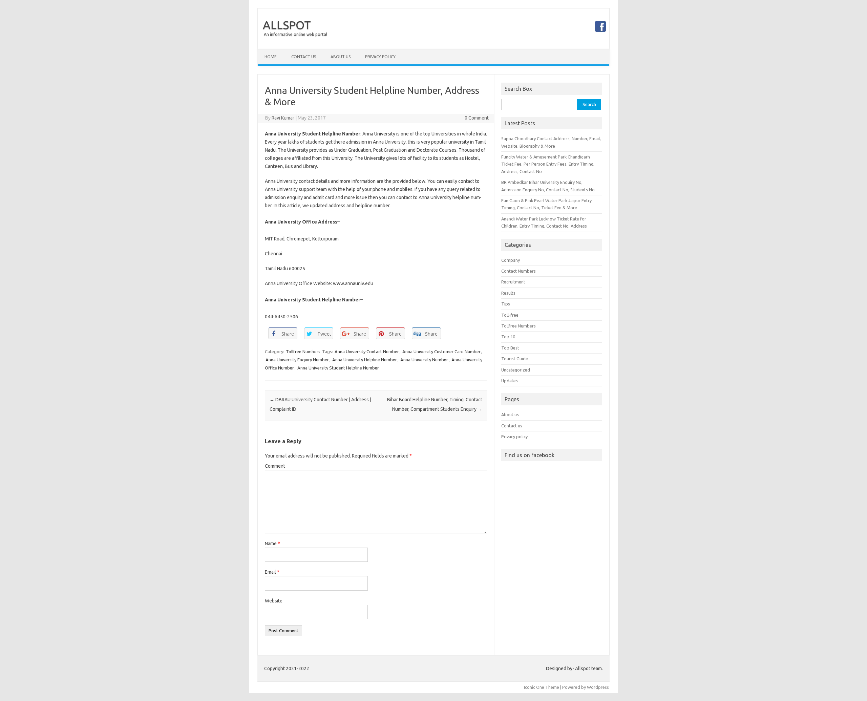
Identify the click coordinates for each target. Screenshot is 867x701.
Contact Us (303, 57)
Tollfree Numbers (303, 351)
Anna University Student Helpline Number (338, 367)
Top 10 (508, 336)
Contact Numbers (518, 271)
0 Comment (477, 118)
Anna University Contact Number (367, 351)
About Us (341, 57)
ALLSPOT (287, 24)
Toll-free (510, 315)
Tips (505, 303)
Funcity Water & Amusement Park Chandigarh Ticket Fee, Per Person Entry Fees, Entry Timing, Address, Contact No (547, 164)
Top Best (510, 347)
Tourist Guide (514, 358)
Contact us (511, 425)
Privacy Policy (380, 57)
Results (508, 293)
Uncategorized (515, 369)
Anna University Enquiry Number (297, 359)
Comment (275, 466)
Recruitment (513, 281)
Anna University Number (424, 359)
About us (510, 414)
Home (271, 57)
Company (510, 260)
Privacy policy (514, 436)
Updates (509, 380)
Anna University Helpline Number (364, 359)
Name (272, 543)
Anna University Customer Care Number (441, 351)
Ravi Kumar (283, 118)
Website (273, 600)
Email (272, 572)
